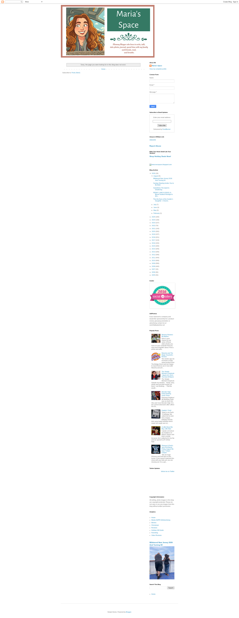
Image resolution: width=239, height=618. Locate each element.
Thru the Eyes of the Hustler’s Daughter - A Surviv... (163, 200)
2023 (154, 223)
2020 (154, 231)
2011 (154, 258)
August (156, 176)
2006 (154, 272)
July (155, 204)
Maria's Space (157, 66)
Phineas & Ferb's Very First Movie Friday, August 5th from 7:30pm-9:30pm (168, 449)
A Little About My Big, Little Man (167, 428)
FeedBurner (166, 129)
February (156, 213)
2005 (154, 275)
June (155, 207)
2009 (154, 263)
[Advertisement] (157, 484)
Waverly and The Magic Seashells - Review (168, 355)
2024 (154, 220)
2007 (154, 269)
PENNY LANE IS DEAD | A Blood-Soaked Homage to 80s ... (163, 194)
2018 (154, 237)
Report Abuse (155, 146)
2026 (154, 173)
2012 (154, 255)
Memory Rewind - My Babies (168, 335)
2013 (154, 252)
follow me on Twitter (167, 471)
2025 (154, 217)
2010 (154, 260)
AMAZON (152, 140)
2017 (154, 240)
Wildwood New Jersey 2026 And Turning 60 (162, 179)
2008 (154, 266)
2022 (154, 225)
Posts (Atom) (76, 73)
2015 (154, 246)
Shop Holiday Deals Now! (160, 156)
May (155, 210)
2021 (154, 228)
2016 (154, 243)
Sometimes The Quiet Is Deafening (161, 189)
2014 (154, 249)
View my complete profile (157, 69)
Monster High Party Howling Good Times (166, 393)
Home (103, 69)
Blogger (128, 612)
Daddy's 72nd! (166, 410)
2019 (154, 234)
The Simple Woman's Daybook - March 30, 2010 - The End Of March (168, 374)
